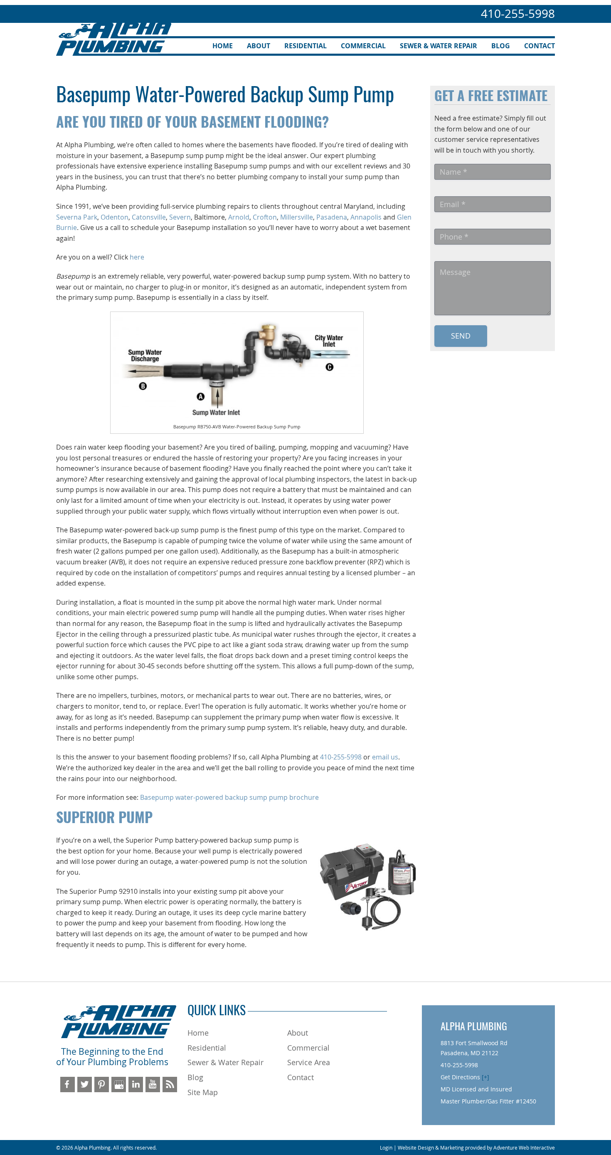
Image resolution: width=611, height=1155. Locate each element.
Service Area (308, 1062)
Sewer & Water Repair (438, 45)
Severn (180, 217)
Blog (500, 45)
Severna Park (76, 217)
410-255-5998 (518, 13)
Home (222, 45)
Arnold (238, 217)
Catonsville (149, 217)
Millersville (296, 217)
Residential (305, 45)
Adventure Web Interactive (524, 1147)
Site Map (202, 1092)
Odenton (114, 217)
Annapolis (366, 217)
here (137, 257)
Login (386, 1147)
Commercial (363, 45)
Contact (539, 45)
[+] (485, 1077)
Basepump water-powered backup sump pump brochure (229, 797)
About (258, 45)
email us (385, 757)
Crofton (265, 217)
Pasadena (331, 217)
